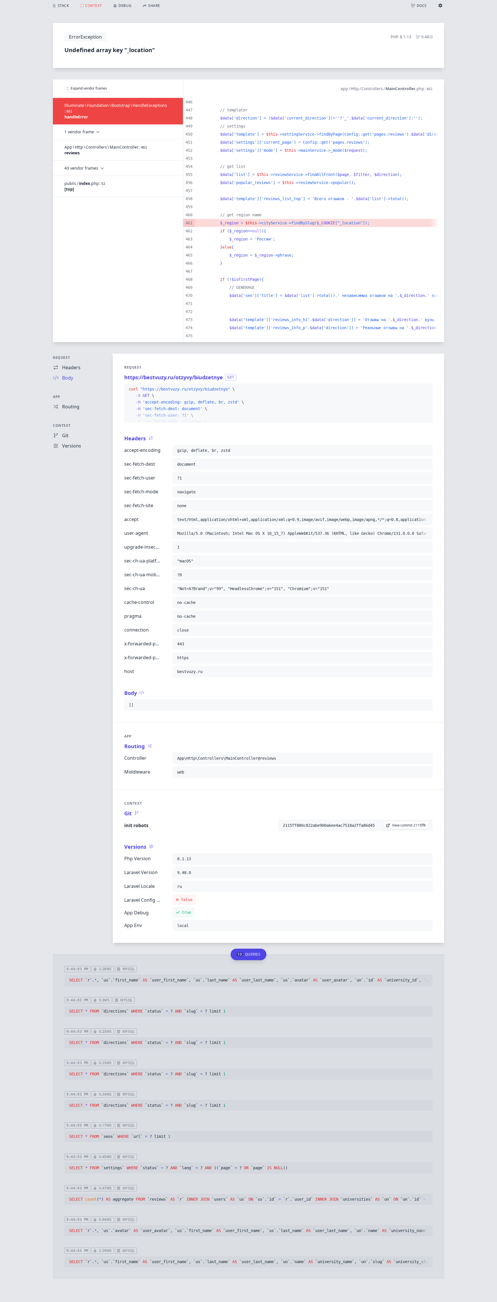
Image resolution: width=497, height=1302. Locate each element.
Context (61, 425)
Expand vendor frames (89, 88)
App (56, 396)
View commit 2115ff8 (409, 825)
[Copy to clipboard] (425, 389)
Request (61, 357)
